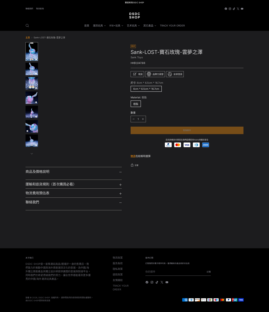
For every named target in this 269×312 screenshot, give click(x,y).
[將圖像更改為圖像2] (32, 69)
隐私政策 (118, 268)
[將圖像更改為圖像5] (32, 112)
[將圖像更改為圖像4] (32, 97)
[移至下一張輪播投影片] (240, 237)
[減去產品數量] (143, 119)
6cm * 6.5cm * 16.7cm (146, 88)
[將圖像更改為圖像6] (32, 126)
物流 (133, 156)
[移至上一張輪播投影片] (233, 237)
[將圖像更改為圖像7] (32, 140)
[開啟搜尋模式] (27, 25)
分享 (137, 165)
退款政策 (118, 274)
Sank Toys (137, 57)
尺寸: (147, 82)
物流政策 (118, 257)
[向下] (32, 153)
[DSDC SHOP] (134, 15)
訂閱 (209, 272)
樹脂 (135, 103)
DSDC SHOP (44, 297)
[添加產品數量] (133, 119)
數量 (133, 112)
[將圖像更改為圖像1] (32, 51)
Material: (139, 97)
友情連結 (118, 280)
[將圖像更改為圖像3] (32, 83)
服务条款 (118, 263)
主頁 (28, 37)
